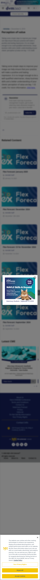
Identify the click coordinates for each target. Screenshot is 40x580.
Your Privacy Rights (19, 564)
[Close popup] (34, 277)
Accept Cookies (20, 576)
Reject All (20, 570)
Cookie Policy (18, 560)
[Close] (37, 537)
